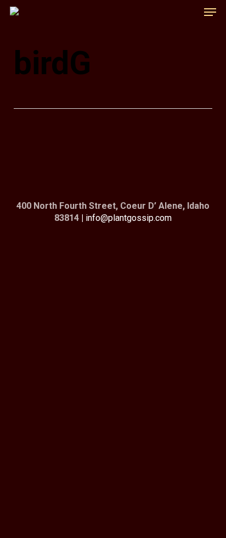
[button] (210, 12)
